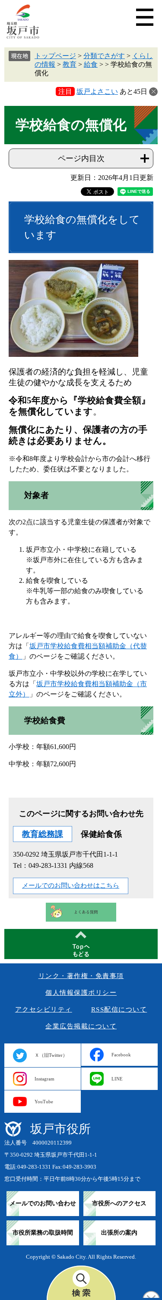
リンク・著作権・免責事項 (81, 975)
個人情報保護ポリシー (81, 992)
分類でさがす (104, 55)
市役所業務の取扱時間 (43, 1232)
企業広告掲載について (81, 1026)
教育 (69, 64)
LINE (117, 1078)
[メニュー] (145, 17)
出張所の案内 (119, 1232)
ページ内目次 (81, 158)
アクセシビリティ (43, 1009)
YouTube (44, 1101)
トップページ (55, 55)
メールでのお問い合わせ (43, 1203)
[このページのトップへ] (81, 944)
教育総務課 (42, 834)
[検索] (81, 1283)
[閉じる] (153, 91)
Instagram (44, 1078)
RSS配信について (119, 1009)
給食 (91, 64)
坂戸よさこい (97, 91)
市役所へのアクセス (119, 1203)
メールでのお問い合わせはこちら (70, 885)
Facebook (121, 1054)
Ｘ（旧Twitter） (51, 1055)
